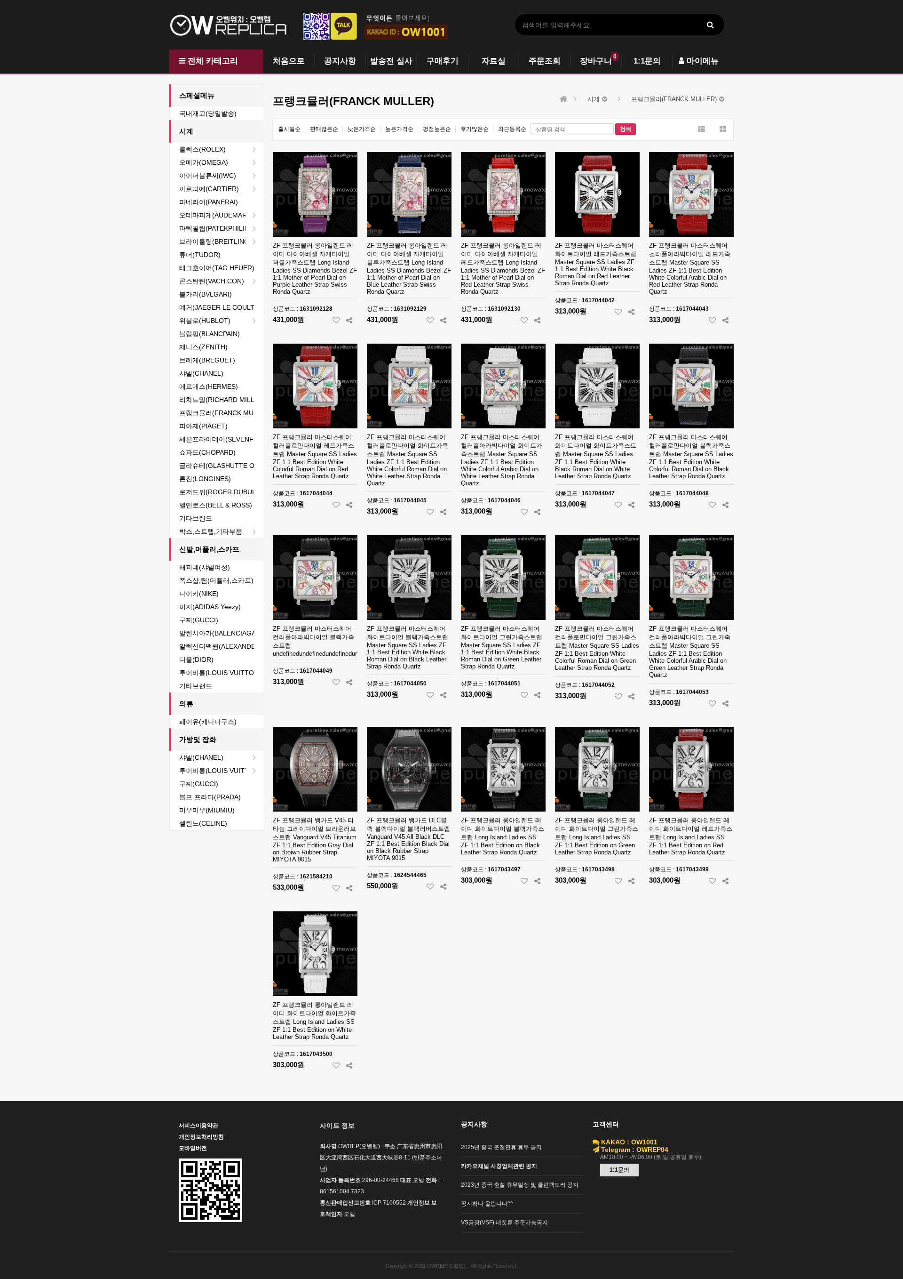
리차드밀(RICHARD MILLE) (220, 399)
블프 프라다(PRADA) (210, 797)
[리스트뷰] (701, 129)
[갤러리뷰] (722, 129)
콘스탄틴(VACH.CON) (211, 281)
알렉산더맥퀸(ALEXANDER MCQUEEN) (221, 646)
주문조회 (545, 60)
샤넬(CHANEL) (201, 373)
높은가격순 (399, 129)
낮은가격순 (362, 129)
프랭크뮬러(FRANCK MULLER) (221, 413)
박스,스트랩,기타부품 (210, 531)
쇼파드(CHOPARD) (207, 452)
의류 (186, 704)
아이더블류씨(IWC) (207, 175)
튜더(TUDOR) (200, 254)
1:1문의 (647, 60)
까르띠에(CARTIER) (209, 189)
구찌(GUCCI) (198, 620)
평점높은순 (437, 129)
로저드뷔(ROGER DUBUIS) (220, 492)
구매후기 (443, 60)
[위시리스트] (336, 320)
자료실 (494, 60)
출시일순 (289, 129)
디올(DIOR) (196, 659)
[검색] (710, 24)
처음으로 (289, 60)
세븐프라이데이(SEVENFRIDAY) (221, 439)
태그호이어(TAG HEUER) (216, 268)
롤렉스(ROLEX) (202, 149)
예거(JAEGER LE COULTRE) (221, 307)
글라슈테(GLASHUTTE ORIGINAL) (221, 465)
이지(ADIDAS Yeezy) (210, 607)
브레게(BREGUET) (207, 360)
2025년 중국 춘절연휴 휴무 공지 (501, 1147)
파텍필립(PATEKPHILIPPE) (219, 228)
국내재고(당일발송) (208, 113)
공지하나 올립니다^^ (487, 1203)
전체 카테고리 (211, 60)
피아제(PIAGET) (203, 426)
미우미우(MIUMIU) (207, 810)
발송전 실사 (391, 60)
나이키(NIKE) (199, 593)
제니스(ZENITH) (203, 347)
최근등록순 (512, 129)
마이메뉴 (701, 60)
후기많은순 (474, 129)
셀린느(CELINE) (203, 823)
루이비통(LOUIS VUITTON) (220, 672)
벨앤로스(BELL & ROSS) (215, 505)
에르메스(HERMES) (208, 386)
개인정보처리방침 (201, 1137)
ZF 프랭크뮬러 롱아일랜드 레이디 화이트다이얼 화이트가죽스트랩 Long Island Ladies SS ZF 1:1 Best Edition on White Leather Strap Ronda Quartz (314, 1020)
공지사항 (340, 60)
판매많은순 (324, 129)
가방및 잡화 (197, 739)
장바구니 (596, 60)
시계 (186, 131)
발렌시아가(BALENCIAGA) (218, 633)
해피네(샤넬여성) (204, 567)
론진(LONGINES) (205, 479)
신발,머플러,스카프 (209, 549)
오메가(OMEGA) (203, 162)
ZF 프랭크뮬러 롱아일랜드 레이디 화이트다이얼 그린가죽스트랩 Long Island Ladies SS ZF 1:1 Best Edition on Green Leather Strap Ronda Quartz (596, 836)
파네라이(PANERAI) (208, 202)
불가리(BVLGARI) (205, 294)
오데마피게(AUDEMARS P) (219, 215)
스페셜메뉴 (196, 95)
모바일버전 (193, 1148)
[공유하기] (349, 320)
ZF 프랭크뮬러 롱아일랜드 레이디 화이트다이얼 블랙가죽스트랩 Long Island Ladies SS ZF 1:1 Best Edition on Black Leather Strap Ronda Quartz (502, 836)
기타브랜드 (195, 518)
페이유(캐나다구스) (208, 721)
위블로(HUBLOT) (204, 320)
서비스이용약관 (198, 1125)
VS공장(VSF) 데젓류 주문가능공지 (504, 1222)
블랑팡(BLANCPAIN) (209, 334)
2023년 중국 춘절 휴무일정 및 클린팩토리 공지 (519, 1185)
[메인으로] (563, 99)
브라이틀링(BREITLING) (215, 241)
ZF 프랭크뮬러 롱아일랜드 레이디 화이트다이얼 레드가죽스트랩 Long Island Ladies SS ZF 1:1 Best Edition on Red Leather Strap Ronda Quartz (690, 836)
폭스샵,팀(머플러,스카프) (216, 580)
